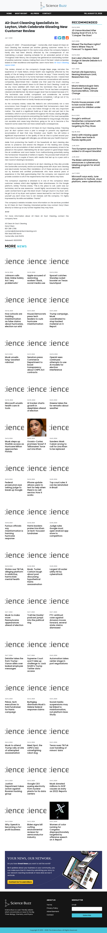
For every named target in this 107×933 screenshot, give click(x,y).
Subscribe (87, 915)
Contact (50, 915)
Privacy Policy (52, 908)
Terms (49, 905)
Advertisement (53, 911)
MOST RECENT (21, 13)
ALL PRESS (35, 13)
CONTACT (46, 13)
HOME (9, 13)
